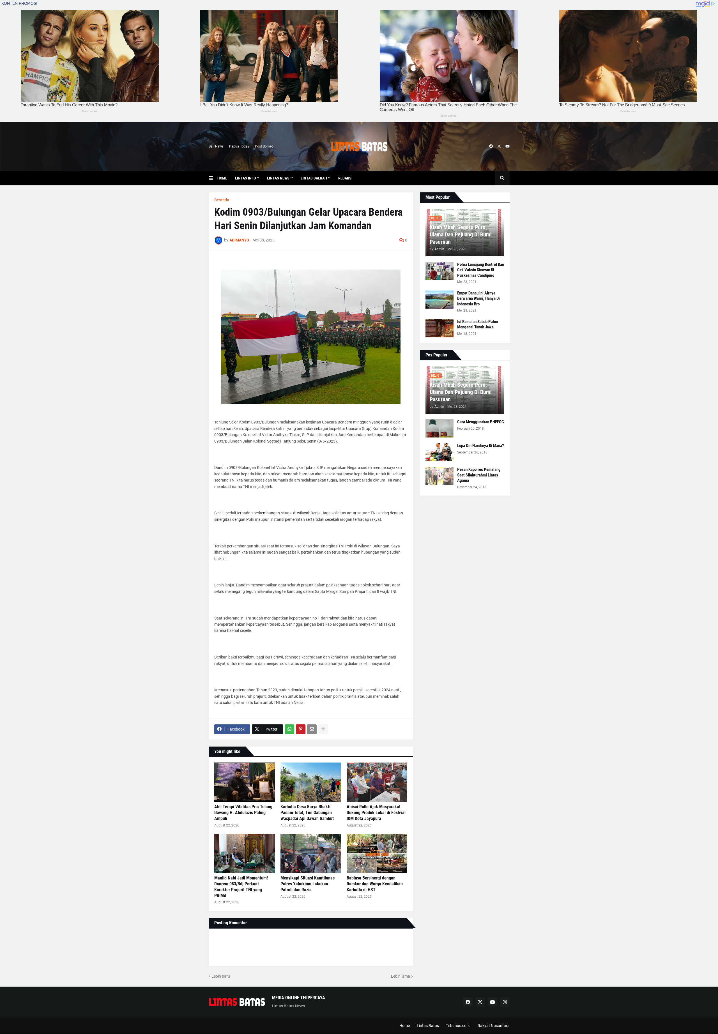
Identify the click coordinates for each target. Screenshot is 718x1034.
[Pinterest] (300, 729)
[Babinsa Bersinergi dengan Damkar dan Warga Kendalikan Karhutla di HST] (377, 853)
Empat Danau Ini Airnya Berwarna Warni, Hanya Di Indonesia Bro (478, 299)
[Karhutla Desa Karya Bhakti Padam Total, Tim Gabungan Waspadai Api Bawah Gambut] (310, 782)
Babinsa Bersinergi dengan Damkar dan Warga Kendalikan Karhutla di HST (375, 883)
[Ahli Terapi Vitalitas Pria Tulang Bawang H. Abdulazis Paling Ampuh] (244, 782)
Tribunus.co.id (458, 1025)
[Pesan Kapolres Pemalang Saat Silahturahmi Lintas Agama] (439, 476)
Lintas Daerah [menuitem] (314, 178)
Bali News (216, 146)
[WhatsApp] (289, 729)
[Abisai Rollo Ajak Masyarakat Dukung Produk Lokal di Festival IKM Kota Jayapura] (377, 782)
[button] (213, 178)
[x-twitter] (499, 146)
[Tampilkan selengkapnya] (323, 729)
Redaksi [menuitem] (345, 178)
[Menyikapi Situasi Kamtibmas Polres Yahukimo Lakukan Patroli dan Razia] (310, 853)
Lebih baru (220, 976)
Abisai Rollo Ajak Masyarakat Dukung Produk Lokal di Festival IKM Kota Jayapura (376, 812)
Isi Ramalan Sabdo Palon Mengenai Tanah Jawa (477, 324)
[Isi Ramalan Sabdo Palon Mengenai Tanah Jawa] (439, 328)
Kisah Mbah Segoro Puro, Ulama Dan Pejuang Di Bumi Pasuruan (461, 234)
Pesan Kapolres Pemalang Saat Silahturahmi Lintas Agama (479, 475)
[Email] (312, 729)
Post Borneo (264, 146)
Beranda (221, 200)
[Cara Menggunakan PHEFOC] (439, 428)
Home (404, 1025)
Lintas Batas (428, 1025)
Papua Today (239, 146)
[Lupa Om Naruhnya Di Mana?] (439, 452)
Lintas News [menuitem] (278, 178)
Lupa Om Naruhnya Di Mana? (480, 445)
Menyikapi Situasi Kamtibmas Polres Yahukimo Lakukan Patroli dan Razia (307, 883)
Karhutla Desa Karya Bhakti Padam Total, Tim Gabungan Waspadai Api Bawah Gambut (307, 812)
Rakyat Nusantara (494, 1025)
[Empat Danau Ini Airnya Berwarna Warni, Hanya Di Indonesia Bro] (439, 300)
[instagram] (505, 1002)
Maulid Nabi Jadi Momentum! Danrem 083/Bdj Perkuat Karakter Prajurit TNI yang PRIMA (241, 886)
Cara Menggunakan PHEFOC (480, 421)
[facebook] (491, 146)
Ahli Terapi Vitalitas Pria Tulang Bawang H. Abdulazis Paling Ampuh (243, 812)
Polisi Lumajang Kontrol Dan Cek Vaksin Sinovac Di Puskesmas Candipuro (480, 270)
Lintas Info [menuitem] (245, 178)
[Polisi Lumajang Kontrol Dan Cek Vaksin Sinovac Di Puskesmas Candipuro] (439, 271)
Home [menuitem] (222, 178)
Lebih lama (400, 976)
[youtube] (507, 146)
